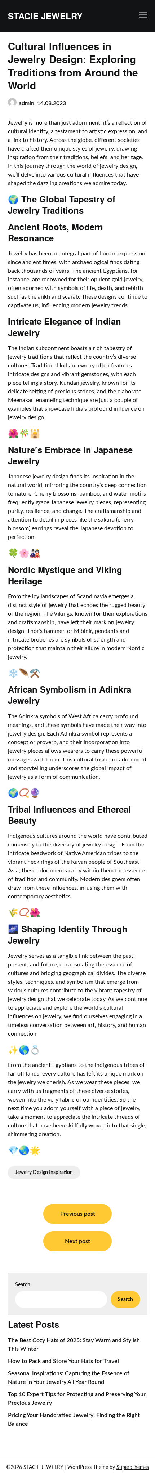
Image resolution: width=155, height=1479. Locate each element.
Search (22, 1284)
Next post (77, 1241)
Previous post (77, 1214)
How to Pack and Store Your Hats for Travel (63, 1361)
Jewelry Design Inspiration (44, 1172)
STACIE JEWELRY (45, 16)
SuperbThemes (132, 1467)
